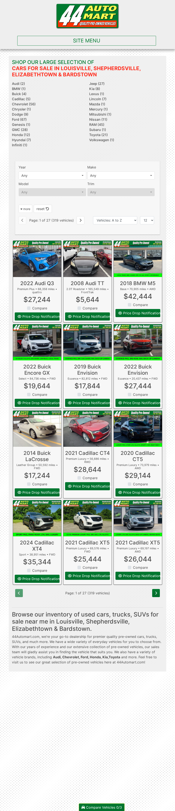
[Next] (80, 220)
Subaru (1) (97, 130)
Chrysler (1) (21, 109)
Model (24, 184)
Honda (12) (21, 135)
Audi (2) (18, 83)
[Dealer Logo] (87, 16)
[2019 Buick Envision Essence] (87, 342)
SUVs (16, 642)
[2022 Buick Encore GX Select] (37, 342)
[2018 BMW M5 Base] (138, 259)
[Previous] (22, 220)
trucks (151, 636)
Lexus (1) (96, 94)
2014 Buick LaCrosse (37, 456)
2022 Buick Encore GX (37, 370)
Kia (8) (94, 89)
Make (91, 167)
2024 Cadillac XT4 (37, 546)
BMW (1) (19, 89)
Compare (39, 308)
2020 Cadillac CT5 (138, 456)
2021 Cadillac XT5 (87, 543)
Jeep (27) (97, 83)
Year (22, 167)
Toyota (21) (98, 135)
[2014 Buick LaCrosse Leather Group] (37, 429)
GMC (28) (20, 130)
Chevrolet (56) (24, 104)
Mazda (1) (97, 104)
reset (41, 209)
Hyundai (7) (21, 140)
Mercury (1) (98, 109)
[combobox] (52, 175)
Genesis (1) (21, 124)
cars (140, 636)
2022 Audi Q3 (37, 283)
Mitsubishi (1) (100, 114)
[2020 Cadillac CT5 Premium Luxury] (138, 429)
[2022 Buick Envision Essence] (138, 342)
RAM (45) (96, 124)
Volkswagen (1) (101, 140)
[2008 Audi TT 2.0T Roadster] (87, 259)
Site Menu (86, 41)
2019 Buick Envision (87, 370)
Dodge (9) (20, 114)
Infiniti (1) (19, 145)
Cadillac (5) (21, 99)
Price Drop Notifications (40, 316)
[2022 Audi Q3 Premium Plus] (37, 259)
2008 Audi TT (87, 283)
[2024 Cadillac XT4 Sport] (37, 518)
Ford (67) (19, 119)
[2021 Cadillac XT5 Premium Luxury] (87, 518)
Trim (90, 184)
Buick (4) (19, 94)
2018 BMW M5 (138, 283)
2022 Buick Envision (138, 370)
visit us (17, 662)
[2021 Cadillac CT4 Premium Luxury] (87, 429)
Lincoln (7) (97, 99)
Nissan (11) (98, 119)
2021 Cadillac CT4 (87, 453)
